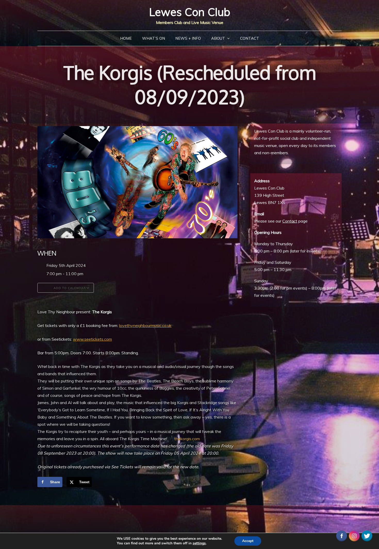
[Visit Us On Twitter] (366, 535)
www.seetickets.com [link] (92, 339)
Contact (249, 38)
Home (126, 38)
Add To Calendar (69, 288)
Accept (247, 540)
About (218, 38)
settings (199, 543)
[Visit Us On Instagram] (354, 535)
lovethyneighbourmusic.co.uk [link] (145, 325)
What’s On (153, 38)
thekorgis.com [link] (187, 438)
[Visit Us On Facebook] (341, 535)
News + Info (188, 38)
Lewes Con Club (189, 12)
